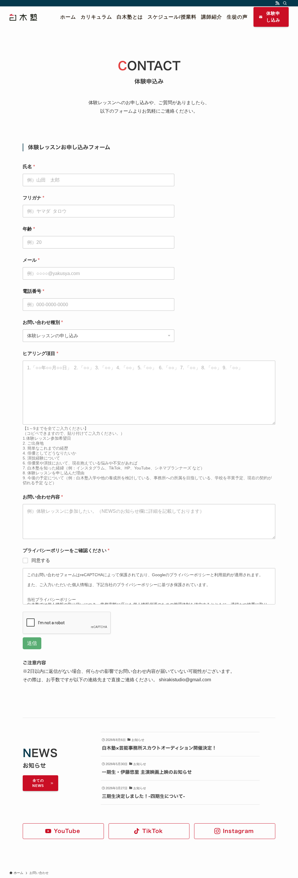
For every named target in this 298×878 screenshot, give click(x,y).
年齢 (29, 228)
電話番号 (33, 291)
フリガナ (33, 197)
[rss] (277, 3)
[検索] (285, 3)
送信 (32, 643)
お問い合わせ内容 (43, 496)
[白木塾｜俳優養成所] (27, 17)
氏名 (29, 166)
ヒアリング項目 (40, 353)
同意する (40, 560)
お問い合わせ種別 (43, 322)
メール (31, 260)
